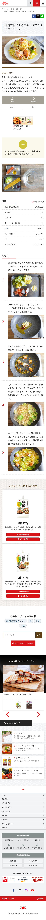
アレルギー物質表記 (23, 840)
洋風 (23, 625)
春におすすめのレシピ (15, 621)
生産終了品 (36, 840)
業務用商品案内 (24, 855)
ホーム (5, 9)
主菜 (37, 621)
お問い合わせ (13, 866)
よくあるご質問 (9, 848)
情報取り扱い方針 (8, 898)
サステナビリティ (7, 824)
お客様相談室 (24, 835)
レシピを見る (23, 539)
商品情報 (4, 799)
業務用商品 (12, 861)
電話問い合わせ (37, 848)
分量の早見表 (39, 201)
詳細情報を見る (24, 534)
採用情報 (4, 828)
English (41, 898)
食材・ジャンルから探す (24, 643)
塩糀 (6, 228)
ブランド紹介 (5, 803)
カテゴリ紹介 (33, 861)
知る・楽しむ (5, 811)
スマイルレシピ (16, 9)
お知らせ (4, 815)
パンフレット (33, 866)
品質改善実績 (9, 840)
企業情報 (4, 819)
